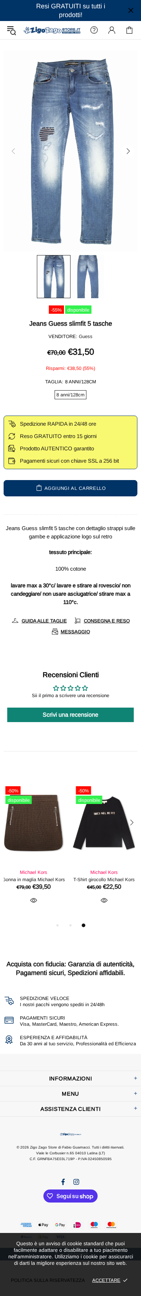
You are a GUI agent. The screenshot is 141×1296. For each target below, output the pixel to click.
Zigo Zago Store (52, 30)
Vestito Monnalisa (105, 879)
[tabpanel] (35, 852)
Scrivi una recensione (70, 715)
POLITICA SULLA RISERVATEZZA (48, 1280)
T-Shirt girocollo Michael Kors (35, 879)
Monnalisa (105, 872)
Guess (86, 336)
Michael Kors (35, 872)
